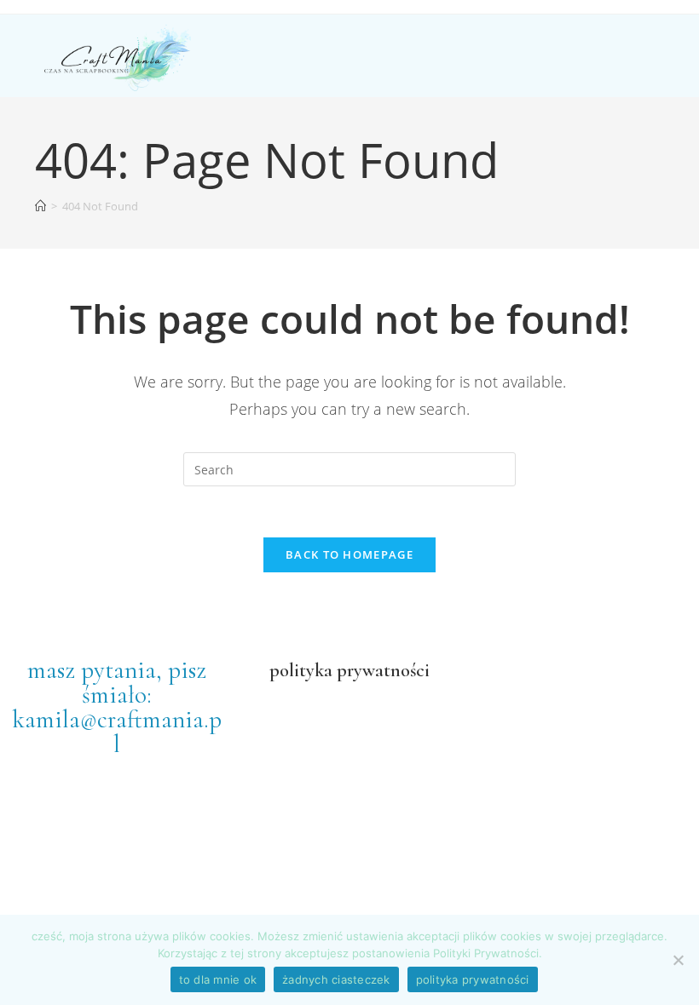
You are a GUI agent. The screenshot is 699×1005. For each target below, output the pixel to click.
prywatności (381, 670)
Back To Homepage (349, 554)
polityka (300, 670)
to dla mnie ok (218, 979)
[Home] (40, 206)
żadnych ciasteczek (336, 979)
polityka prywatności (472, 979)
